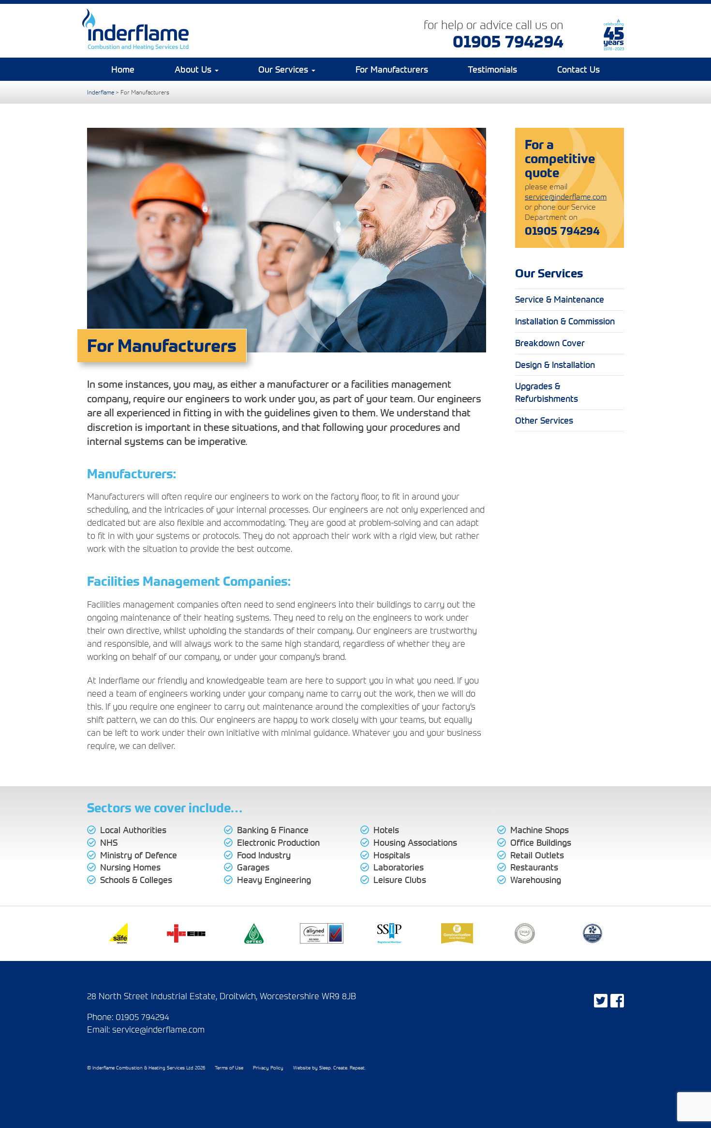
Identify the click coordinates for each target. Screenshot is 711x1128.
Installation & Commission (565, 321)
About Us (194, 69)
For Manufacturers (392, 69)
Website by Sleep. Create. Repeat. (329, 1067)
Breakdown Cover (550, 342)
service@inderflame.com (566, 196)
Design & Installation (555, 364)
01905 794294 (508, 41)
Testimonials (492, 69)
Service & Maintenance (559, 299)
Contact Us (578, 69)
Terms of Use (229, 1067)
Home (122, 69)
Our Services (284, 69)
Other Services (544, 420)
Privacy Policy (268, 1067)
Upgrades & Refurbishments (546, 392)
